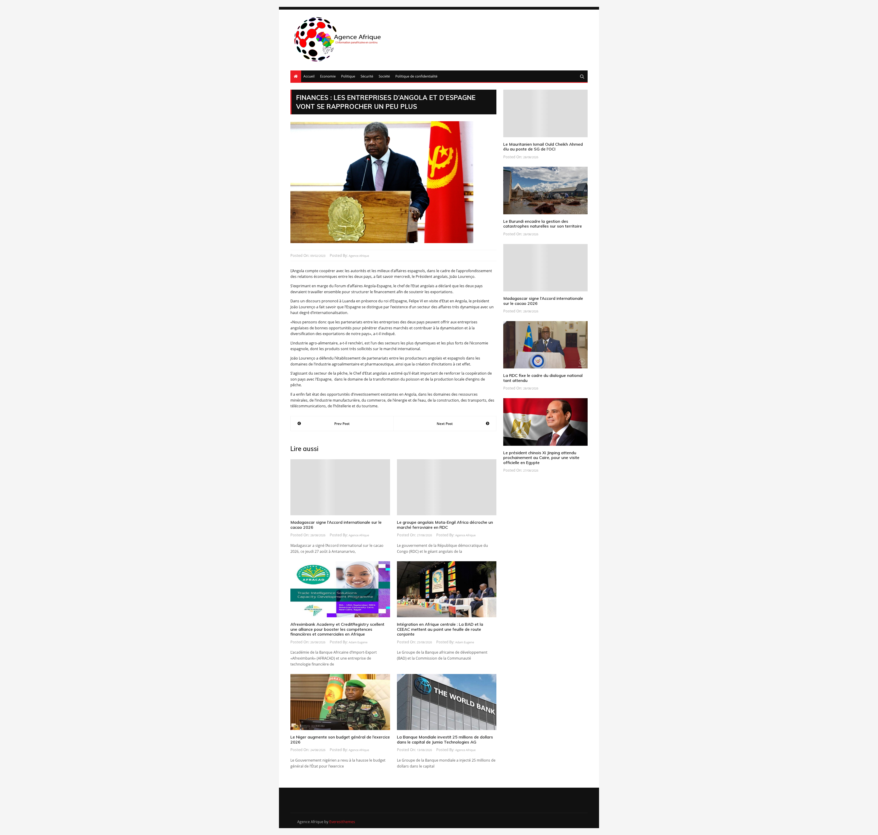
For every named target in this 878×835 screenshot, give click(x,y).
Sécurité (367, 76)
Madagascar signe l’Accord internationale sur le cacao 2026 (336, 525)
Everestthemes (342, 821)
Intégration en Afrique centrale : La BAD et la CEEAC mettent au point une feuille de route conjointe (440, 629)
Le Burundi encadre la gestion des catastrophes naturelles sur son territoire (542, 224)
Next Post (445, 423)
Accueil (309, 76)
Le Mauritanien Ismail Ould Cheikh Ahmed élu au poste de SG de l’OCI (543, 147)
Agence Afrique (359, 256)
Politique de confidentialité (416, 76)
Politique (348, 76)
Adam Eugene (358, 642)
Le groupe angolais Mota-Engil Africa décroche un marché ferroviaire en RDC (445, 525)
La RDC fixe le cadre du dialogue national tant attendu (543, 378)
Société (384, 76)
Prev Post (342, 423)
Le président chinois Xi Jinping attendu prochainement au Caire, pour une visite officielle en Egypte (541, 457)
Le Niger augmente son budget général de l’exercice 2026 (340, 739)
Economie (328, 76)
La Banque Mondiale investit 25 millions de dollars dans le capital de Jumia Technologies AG (445, 739)
